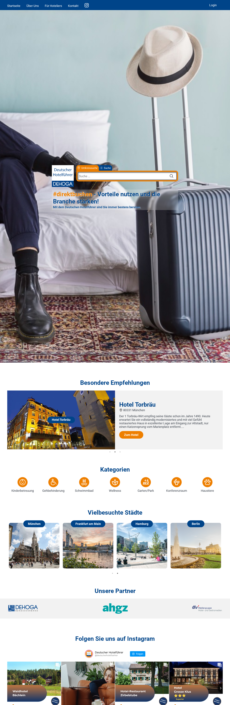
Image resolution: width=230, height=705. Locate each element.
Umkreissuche (89, 167)
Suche (107, 167)
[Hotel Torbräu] (61, 448)
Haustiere (207, 490)
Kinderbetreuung (22, 490)
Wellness (115, 490)
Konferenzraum (176, 490)
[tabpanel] (115, 420)
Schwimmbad (84, 490)
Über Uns (32, 6)
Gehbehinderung (53, 490)
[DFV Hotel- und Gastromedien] (186, 608)
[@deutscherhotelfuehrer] (89, 654)
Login (213, 5)
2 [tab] (115, 452)
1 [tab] (110, 452)
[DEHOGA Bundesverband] (43, 608)
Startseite (13, 6)
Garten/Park (146, 490)
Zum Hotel (131, 435)
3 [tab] (120, 452)
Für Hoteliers (53, 6)
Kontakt (73, 6)
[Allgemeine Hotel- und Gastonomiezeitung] (115, 608)
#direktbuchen (72, 194)
